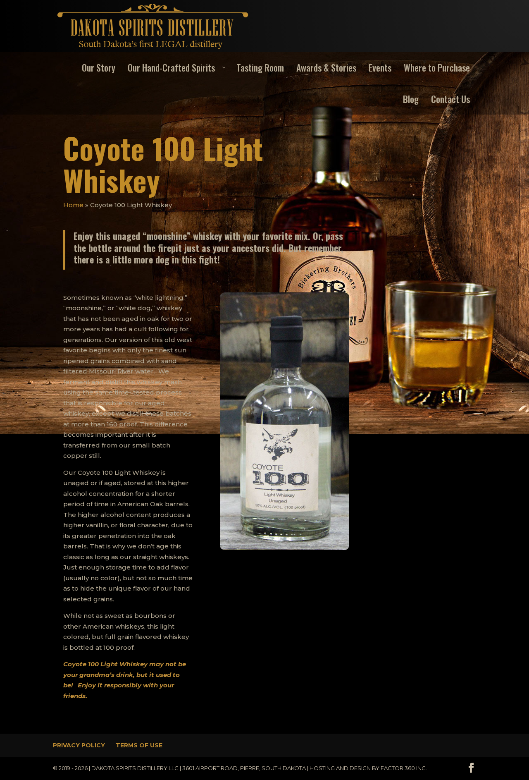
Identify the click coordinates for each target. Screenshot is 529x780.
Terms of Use (139, 745)
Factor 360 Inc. (404, 768)
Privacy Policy (79, 745)
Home (73, 205)
